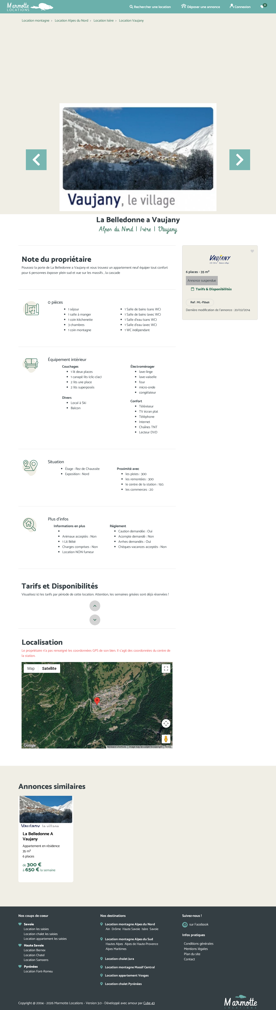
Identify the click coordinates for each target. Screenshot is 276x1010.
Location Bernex (34, 950)
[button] (36, 159)
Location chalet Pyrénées (123, 984)
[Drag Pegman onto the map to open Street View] (166, 739)
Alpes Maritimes (116, 949)
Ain (108, 929)
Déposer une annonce (203, 7)
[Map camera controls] (166, 723)
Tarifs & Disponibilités (214, 289)
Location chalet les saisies (41, 934)
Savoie (154, 929)
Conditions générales (198, 944)
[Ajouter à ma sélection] (252, 251)
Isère (145, 929)
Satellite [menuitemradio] (49, 668)
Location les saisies (36, 929)
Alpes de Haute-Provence (141, 944)
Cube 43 (149, 1003)
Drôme (116, 929)
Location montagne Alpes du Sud (129, 939)
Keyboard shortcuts (116, 747)
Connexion (242, 7)
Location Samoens (36, 960)
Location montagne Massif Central (130, 967)
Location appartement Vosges (127, 975)
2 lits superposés (82, 387)
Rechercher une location (152, 7)
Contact (189, 959)
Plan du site (192, 954)
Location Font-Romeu (38, 971)
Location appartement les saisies (45, 938)
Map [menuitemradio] (31, 668)
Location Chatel (34, 955)
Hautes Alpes (114, 944)
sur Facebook (199, 924)
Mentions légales (196, 949)
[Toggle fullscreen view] (166, 668)
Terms (168, 747)
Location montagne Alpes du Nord (130, 924)
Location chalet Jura (119, 959)
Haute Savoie (131, 929)
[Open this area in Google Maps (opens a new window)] (30, 745)
